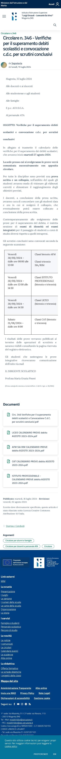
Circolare (48, 546)
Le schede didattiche (11, 672)
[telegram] (26, 704)
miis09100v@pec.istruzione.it (20, 722)
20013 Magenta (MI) (11, 716)
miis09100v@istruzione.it (21, 719)
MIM (3, 581)
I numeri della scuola (11, 602)
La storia (5, 613)
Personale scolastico (11, 626)
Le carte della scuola (11, 605)
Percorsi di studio (9, 630)
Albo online (6, 658)
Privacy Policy (27, 693)
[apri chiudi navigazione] (4, 16)
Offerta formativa (9, 668)
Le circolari (6, 647)
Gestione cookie (42, 698)
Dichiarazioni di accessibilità (15, 698)
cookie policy (11, 746)
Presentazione (8, 591)
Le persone (6, 598)
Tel (2, 719)
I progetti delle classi (11, 675)
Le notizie (5, 640)
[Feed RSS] (29, 704)
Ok (54, 754)
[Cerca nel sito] (55, 25)
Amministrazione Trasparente (16, 688)
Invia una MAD (8, 693)
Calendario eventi (9, 651)
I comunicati (7, 644)
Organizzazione (8, 609)
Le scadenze (7, 654)
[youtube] (18, 704)
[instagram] (22, 704)
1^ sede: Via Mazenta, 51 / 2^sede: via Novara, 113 (23, 713)
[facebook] (14, 704)
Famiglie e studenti (10, 623)
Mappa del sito (9, 681)
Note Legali (44, 693)
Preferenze (41, 754)
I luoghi (4, 595)
